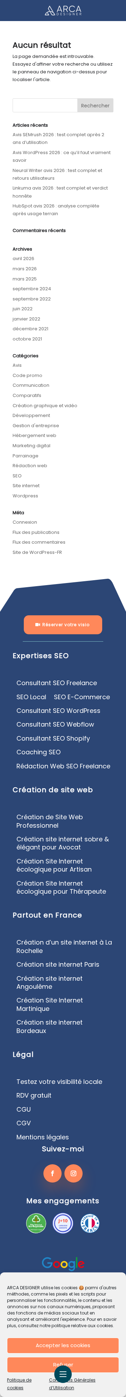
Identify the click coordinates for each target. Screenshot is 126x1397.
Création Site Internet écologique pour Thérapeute (61, 887)
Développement (31, 415)
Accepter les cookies (63, 1345)
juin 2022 (23, 308)
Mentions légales (42, 1137)
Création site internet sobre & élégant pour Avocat (62, 843)
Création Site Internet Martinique (49, 1004)
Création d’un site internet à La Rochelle (64, 946)
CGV (23, 1123)
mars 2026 (25, 268)
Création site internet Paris (57, 964)
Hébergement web (34, 435)
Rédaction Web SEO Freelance (63, 766)
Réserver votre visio (66, 625)
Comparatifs (27, 395)
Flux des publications (36, 532)
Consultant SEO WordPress (58, 711)
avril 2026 (23, 258)
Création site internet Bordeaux (49, 1026)
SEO (17, 475)
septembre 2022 (32, 299)
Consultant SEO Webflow (55, 724)
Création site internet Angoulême (49, 982)
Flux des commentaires (39, 542)
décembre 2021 (30, 328)
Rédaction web (30, 465)
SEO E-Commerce (82, 697)
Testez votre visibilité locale (59, 1082)
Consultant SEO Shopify (53, 738)
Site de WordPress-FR (37, 552)
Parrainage (25, 455)
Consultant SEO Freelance (56, 683)
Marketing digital (31, 445)
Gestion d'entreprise (36, 425)
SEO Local (31, 697)
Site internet (26, 485)
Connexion (25, 522)
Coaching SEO (38, 752)
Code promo (27, 375)
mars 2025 (25, 279)
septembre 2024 (32, 288)
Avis (17, 365)
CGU (23, 1109)
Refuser (63, 1364)
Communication (31, 385)
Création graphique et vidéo (45, 405)
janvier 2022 (26, 319)
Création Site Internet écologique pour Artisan (54, 865)
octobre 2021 (27, 339)
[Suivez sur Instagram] (73, 1173)
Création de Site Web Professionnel (49, 821)
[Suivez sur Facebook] (52, 1173)
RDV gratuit (33, 1095)
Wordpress (25, 495)
